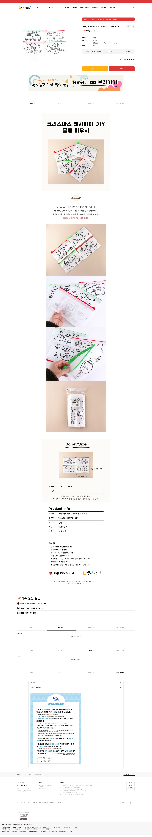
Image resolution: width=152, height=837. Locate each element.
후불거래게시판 (130, 787)
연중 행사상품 (84, 7)
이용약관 (35, 803)
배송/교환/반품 (120, 103)
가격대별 (103, 7)
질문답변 (130, 785)
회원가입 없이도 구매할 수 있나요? (31, 608)
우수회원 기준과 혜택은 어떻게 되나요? (33, 603)
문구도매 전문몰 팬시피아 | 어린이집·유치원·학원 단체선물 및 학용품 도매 (108, 19)
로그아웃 (130, 790)
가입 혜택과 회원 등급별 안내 (33, 774)
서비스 (28, 803)
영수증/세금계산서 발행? (28, 613)
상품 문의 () (91, 103)
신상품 (51, 7)
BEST (58, 7)
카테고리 (66, 7)
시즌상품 (95, 7)
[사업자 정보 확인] (78, 789)
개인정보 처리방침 (43, 803)
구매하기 (122, 68)
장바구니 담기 (95, 68)
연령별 (74, 7)
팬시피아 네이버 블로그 (55, 803)
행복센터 (112, 7)
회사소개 (23, 803)
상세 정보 (32, 103)
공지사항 (130, 782)
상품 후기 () (61, 103)
